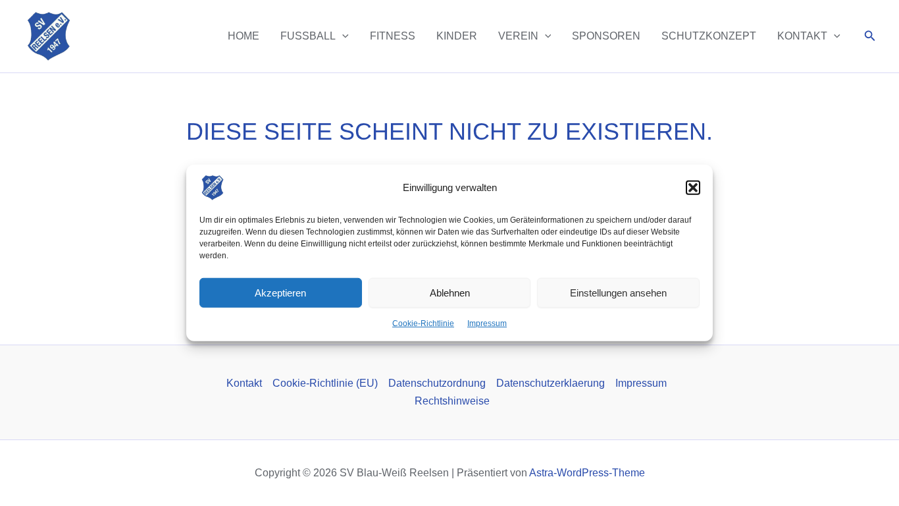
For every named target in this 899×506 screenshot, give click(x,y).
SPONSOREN (606, 36)
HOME (243, 36)
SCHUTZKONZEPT (708, 36)
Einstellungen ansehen (618, 292)
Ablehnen (450, 292)
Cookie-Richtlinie (423, 323)
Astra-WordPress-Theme (587, 472)
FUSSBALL (308, 36)
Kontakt (244, 383)
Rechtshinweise (452, 401)
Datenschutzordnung (437, 383)
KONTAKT (802, 36)
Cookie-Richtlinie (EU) (325, 383)
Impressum (487, 323)
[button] (693, 187)
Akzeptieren (280, 292)
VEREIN (518, 36)
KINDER (456, 36)
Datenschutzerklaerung (550, 383)
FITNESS (392, 36)
